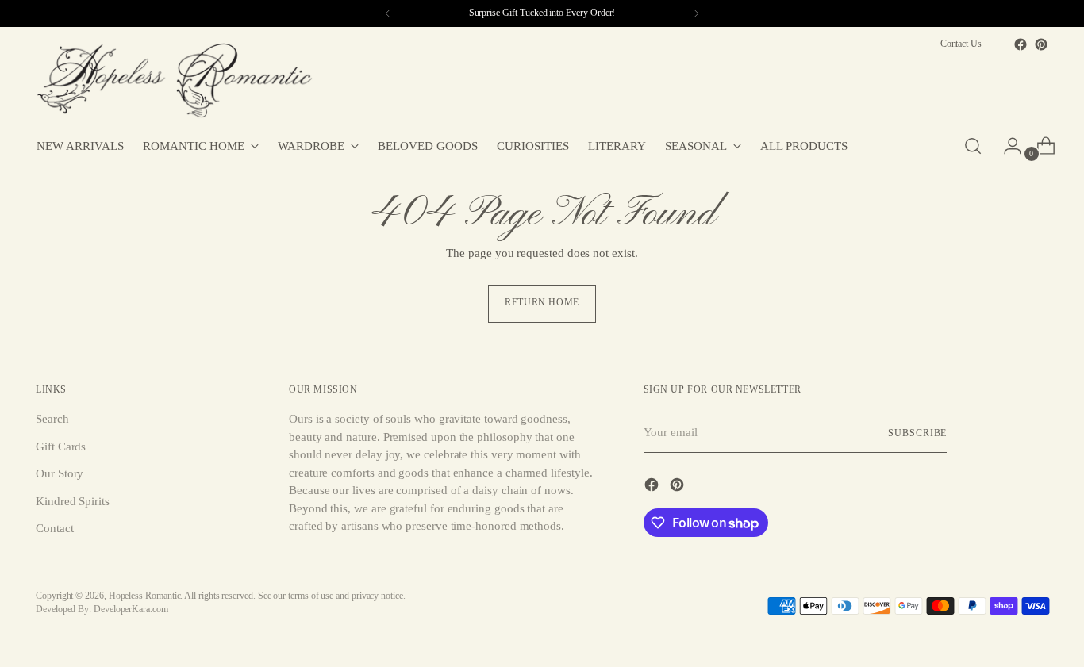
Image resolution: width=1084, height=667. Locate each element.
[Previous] (388, 13)
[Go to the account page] (1006, 146)
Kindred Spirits (73, 501)
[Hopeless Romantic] (174, 81)
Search (52, 418)
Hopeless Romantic (145, 596)
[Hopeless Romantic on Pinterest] (1041, 44)
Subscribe (917, 433)
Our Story (59, 473)
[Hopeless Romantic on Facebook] (1020, 44)
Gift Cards (61, 446)
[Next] (695, 13)
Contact (54, 528)
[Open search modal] (973, 146)
